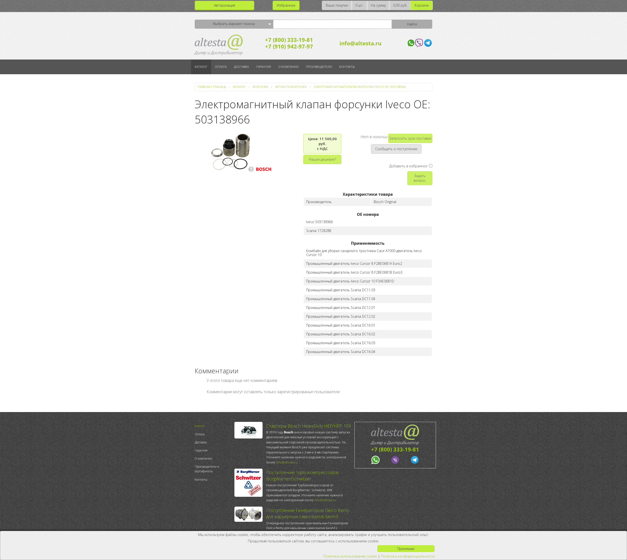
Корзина (422, 5)
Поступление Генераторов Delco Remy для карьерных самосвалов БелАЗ (307, 513)
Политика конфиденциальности (407, 556)
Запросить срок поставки (410, 138)
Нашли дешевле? (322, 159)
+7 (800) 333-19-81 (289, 39)
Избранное (286, 5)
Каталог (201, 67)
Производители (319, 67)
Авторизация (224, 5)
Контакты (347, 67)
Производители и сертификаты (207, 468)
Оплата (221, 67)
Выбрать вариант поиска (234, 23)
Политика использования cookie (350, 556)
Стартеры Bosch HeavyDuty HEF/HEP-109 (308, 426)
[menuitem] (213, 426)
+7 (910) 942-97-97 (289, 46)
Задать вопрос (420, 178)
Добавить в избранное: (409, 166)
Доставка (241, 67)
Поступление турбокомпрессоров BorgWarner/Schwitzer (302, 475)
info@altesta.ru (360, 43)
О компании (288, 67)
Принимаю (406, 548)
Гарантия (263, 67)
